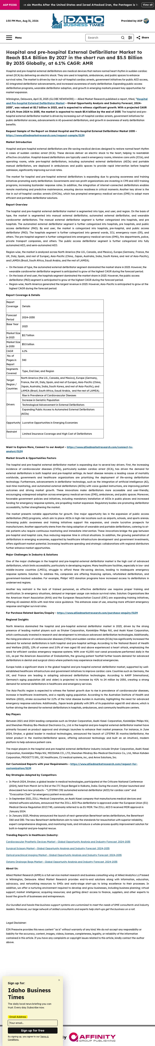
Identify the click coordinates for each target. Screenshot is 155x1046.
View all (147, 4)
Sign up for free (32, 1030)
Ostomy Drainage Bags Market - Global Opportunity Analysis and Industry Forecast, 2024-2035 (61, 861)
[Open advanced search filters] (130, 37)
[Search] (122, 37)
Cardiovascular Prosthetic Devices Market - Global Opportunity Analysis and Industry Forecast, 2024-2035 (68, 841)
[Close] (59, 980)
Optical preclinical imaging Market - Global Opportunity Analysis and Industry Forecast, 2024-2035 (64, 855)
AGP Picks (10, 4)
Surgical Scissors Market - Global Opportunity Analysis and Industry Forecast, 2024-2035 (58, 848)
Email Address (17, 1016)
